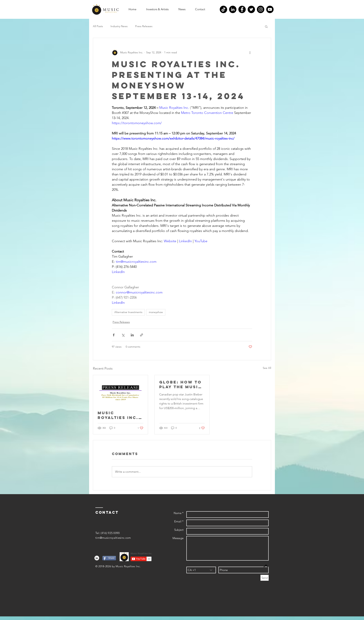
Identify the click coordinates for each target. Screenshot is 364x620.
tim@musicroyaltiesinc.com (113, 538)
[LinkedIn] (232, 9)
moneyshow (156, 312)
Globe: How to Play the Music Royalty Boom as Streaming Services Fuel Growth (180, 384)
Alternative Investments (128, 312)
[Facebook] (242, 9)
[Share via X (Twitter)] (123, 335)
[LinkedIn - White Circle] (96, 558)
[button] (157, 9)
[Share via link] (141, 335)
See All (267, 368)
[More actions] (250, 52)
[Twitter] (251, 9)
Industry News (119, 26)
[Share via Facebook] (113, 335)
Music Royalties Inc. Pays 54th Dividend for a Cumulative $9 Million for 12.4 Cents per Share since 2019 (119, 415)
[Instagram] (260, 9)
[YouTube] (270, 9)
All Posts (98, 26)
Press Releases (143, 26)
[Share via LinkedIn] (132, 335)
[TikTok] (223, 9)
